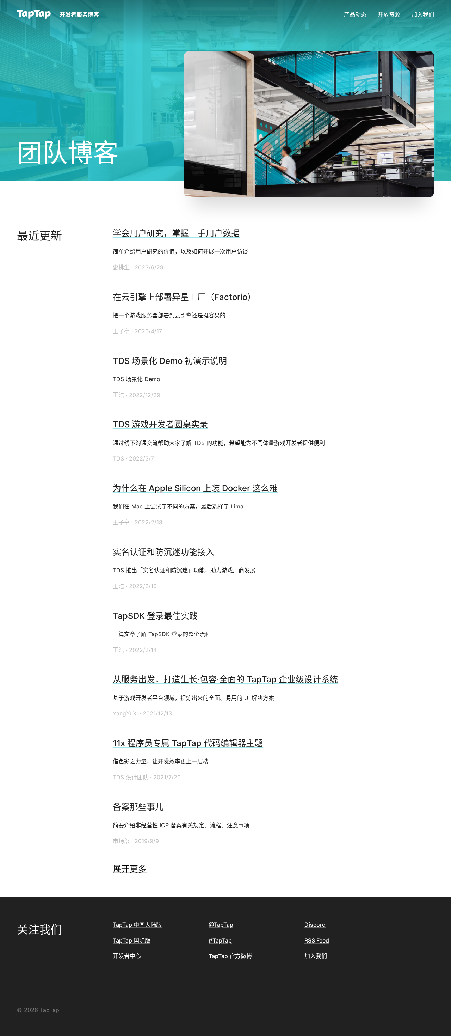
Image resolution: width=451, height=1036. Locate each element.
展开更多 (130, 868)
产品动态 (355, 14)
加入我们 (423, 14)
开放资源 (389, 14)
